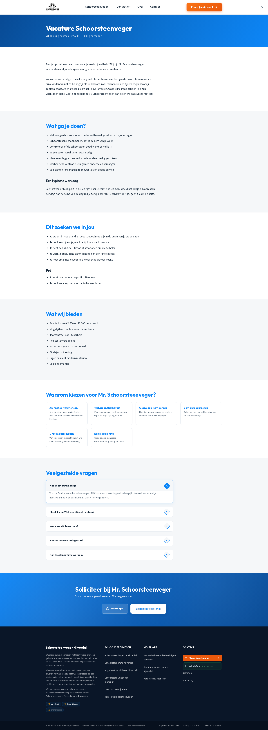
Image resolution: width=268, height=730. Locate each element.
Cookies (195, 725)
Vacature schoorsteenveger (119, 697)
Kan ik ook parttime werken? (66, 554)
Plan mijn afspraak (202, 7)
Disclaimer (207, 725)
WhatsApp (116, 608)
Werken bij (188, 680)
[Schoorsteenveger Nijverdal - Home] (52, 7)
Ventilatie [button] (123, 7)
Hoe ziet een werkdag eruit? (66, 540)
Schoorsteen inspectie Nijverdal (121, 655)
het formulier (82, 696)
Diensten (187, 673)
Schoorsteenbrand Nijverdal (119, 663)
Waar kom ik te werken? (64, 526)
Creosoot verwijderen (116, 689)
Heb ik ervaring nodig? (63, 485)
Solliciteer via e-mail (148, 608)
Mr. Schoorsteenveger (102, 725)
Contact (155, 7)
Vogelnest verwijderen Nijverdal (121, 670)
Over (140, 7)
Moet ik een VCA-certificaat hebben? (72, 511)
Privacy (186, 725)
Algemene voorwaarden (169, 725)
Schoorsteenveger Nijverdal (68, 725)
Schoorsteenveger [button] (96, 7)
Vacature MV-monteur (155, 678)
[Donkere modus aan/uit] (262, 7)
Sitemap (218, 725)
